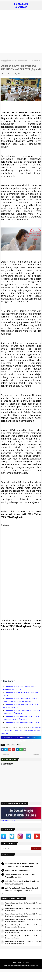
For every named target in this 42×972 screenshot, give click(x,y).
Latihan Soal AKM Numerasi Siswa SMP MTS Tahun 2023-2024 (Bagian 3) (22, 718)
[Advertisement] (21, 32)
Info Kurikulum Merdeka (8, 820)
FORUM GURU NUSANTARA (21, 5)
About (19, 962)
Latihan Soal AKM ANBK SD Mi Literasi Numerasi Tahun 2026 (19, 688)
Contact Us (26, 962)
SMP (13, 745)
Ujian (7, 60)
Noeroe (4, 74)
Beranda (3, 60)
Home (14, 962)
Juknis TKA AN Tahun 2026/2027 (18, 870)
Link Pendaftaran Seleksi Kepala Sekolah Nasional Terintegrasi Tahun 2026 (21, 889)
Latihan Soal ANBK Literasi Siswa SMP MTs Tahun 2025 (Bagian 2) (21, 712)
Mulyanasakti (12, 965)
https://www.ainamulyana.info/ (30, 965)
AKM (8, 745)
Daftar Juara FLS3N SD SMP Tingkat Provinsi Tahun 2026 (20, 876)
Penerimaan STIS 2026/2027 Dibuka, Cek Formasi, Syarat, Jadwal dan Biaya (21, 865)
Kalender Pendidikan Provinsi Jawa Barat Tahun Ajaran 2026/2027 (22, 882)
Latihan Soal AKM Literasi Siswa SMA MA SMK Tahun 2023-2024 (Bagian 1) (21, 700)
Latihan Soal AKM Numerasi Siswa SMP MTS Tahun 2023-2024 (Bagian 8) (21, 730)
